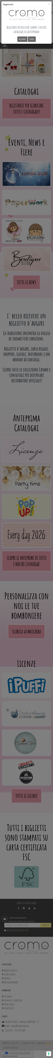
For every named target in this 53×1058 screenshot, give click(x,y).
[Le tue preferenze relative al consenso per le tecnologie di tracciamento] (48, 1053)
